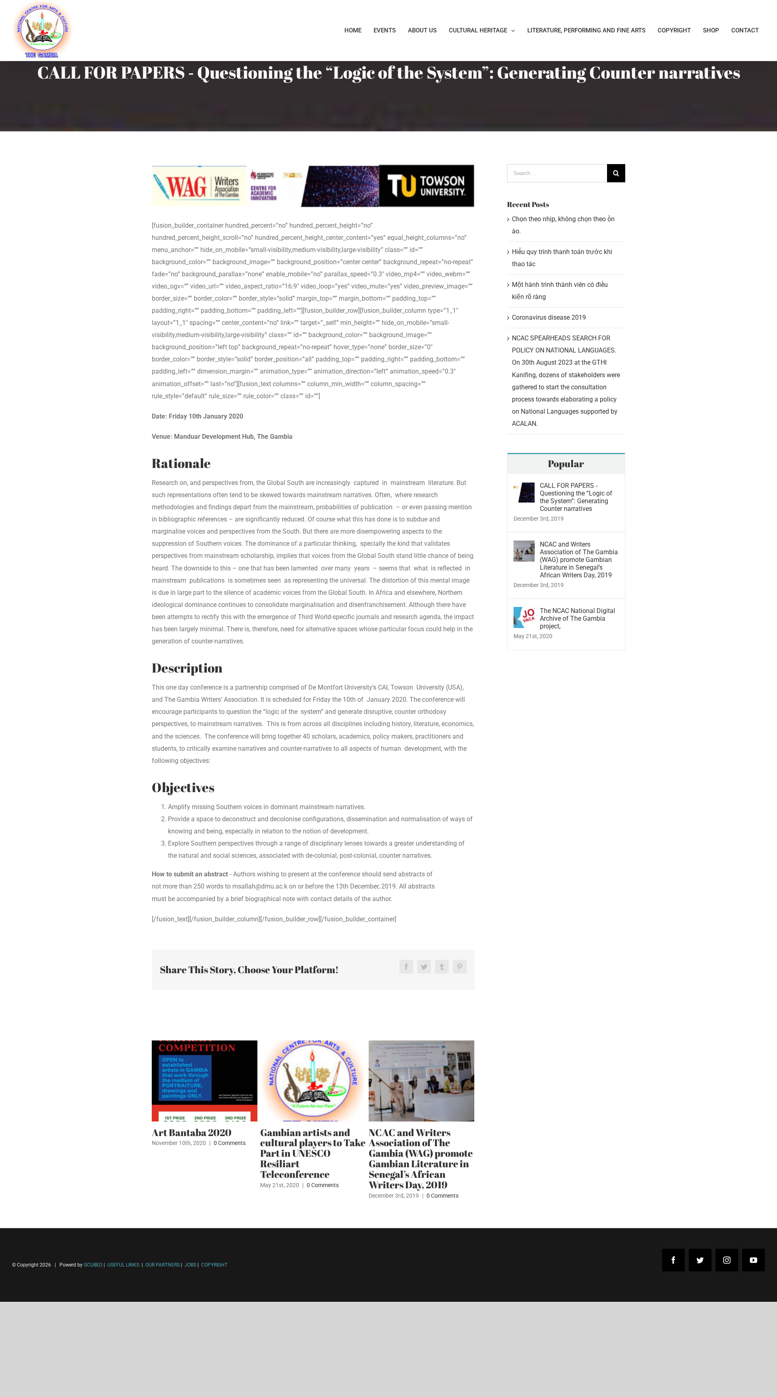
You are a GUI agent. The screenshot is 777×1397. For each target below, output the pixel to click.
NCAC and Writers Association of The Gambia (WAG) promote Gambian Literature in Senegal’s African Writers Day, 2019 (421, 1159)
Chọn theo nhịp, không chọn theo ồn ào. (73, 1360)
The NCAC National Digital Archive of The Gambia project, (577, 618)
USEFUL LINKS (122, 1265)
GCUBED (93, 1265)
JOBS (190, 1265)
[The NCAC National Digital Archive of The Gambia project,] (524, 613)
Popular (566, 463)
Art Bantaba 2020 (191, 1132)
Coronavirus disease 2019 (549, 317)
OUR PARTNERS (162, 1265)
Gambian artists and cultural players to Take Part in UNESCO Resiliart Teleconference (312, 1153)
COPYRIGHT (214, 1265)
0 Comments (230, 1143)
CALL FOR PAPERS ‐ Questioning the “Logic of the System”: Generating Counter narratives (576, 497)
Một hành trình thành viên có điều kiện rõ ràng (82, 1384)
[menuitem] (352, 30)
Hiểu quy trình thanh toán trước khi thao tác (79, 1372)
